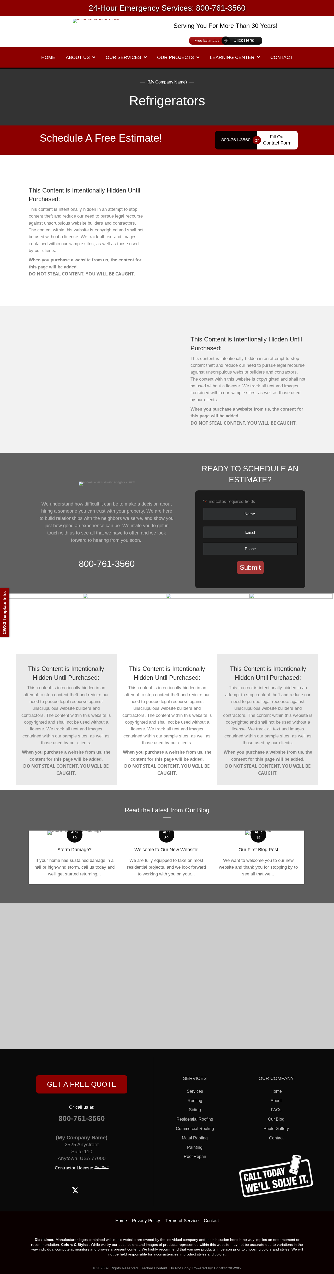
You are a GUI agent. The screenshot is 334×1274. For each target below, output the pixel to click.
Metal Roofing (195, 1138)
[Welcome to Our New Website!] (166, 857)
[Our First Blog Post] (258, 857)
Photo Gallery (276, 1128)
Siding (195, 1110)
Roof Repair (195, 1156)
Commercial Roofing (195, 1128)
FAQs (276, 1110)
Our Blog (276, 1119)
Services (195, 1091)
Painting (194, 1147)
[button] (81, 1084)
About (276, 1100)
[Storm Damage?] (75, 857)
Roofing (195, 1100)
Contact (276, 1138)
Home (276, 1091)
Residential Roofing (194, 1119)
